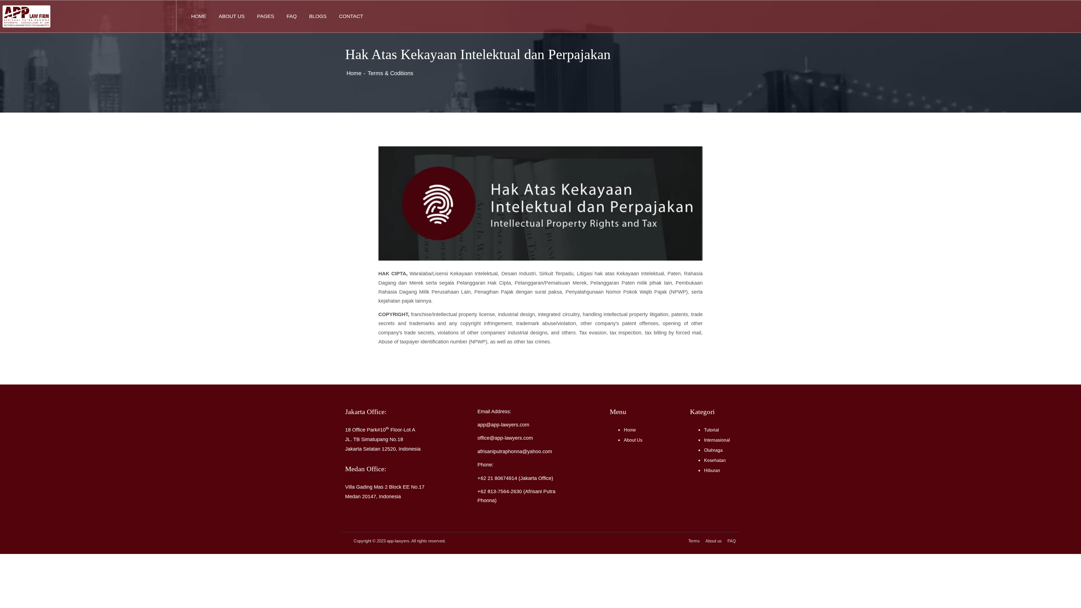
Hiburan (712, 470)
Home (198, 16)
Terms (694, 540)
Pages (265, 16)
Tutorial (711, 430)
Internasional (717, 440)
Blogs (318, 16)
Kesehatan (715, 460)
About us (713, 540)
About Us (232, 16)
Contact (351, 16)
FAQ (292, 16)
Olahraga (713, 450)
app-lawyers (398, 540)
